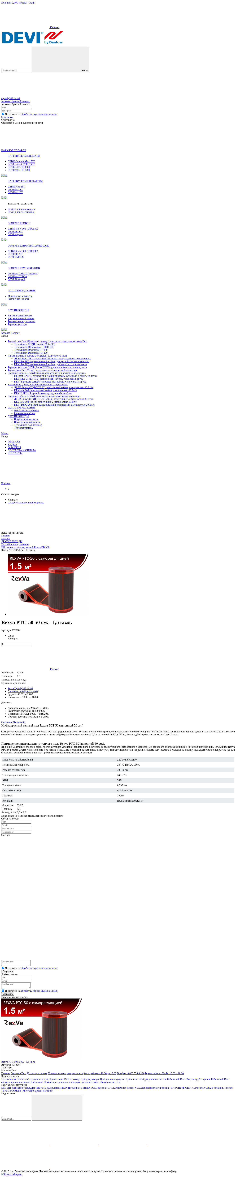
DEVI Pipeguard (16, 279)
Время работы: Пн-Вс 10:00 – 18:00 (164, 1073)
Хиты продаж (19, 2)
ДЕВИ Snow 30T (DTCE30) (23, 228)
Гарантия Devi (18, 1073)
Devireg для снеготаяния (21, 212)
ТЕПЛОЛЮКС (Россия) (94, 1087)
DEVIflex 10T (15, 192)
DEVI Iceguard (15, 234)
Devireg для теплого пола (21, 209)
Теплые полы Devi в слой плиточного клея (24, 1079)
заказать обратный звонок (15, 101)
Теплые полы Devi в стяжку (64, 1079)
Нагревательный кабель (21, 318)
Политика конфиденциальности (65, 1073)
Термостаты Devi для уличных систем (145, 1079)
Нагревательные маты (20, 315)
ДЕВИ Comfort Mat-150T (21, 161)
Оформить (38, 502)
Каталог (6, 332)
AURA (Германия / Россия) (218, 1087)
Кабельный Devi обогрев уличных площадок (55, 1082)
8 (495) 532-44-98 (10, 98)
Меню (4, 433)
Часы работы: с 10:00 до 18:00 (100, 1073)
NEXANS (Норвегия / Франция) (152, 1087)
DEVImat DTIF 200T (19, 170)
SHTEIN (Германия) (69, 1087)
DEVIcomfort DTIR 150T (21, 164)
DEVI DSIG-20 (16, 256)
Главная (5, 535)
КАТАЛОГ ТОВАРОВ (13, 150)
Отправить (7, 117)
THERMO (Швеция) (46, 1087)
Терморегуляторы (17, 324)
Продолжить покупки (20, 502)
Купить (53, 669)
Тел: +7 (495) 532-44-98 (20, 688)
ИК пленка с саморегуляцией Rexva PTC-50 (25, 547)
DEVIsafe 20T (15, 231)
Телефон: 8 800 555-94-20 (130, 1073)
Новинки (6, 2)
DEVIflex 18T (15, 189)
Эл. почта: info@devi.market (23, 691)
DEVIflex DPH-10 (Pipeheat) (23, 273)
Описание (7, 722)
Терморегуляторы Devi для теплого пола (102, 1079)
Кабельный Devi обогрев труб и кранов (188, 1079)
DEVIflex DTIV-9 (17, 276)
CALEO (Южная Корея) (121, 1087)
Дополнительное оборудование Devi (101, 1082)
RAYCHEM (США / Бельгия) (187, 1087)
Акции (31, 2)
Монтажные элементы (20, 296)
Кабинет (54, 27)
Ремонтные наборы (18, 298)
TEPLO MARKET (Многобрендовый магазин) (26, 1090)
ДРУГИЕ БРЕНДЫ (11, 541)
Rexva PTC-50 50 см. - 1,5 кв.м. (18, 1061)
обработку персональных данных (39, 114)
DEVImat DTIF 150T (19, 167)
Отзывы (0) (19, 722)
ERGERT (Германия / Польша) (18, 1087)
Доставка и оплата (37, 1073)
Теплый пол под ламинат (21, 321)
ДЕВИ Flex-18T (16, 186)
